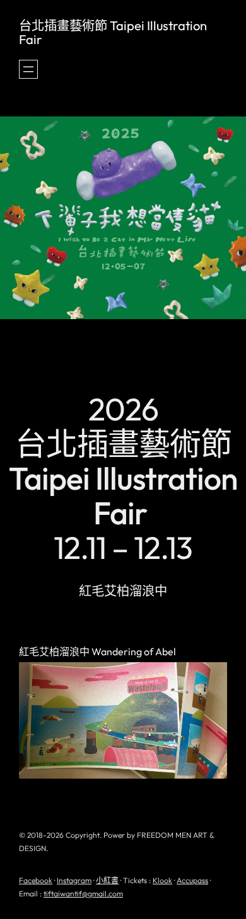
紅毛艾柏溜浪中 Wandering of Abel (97, 652)
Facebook (35, 880)
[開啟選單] (28, 69)
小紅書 (107, 880)
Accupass (192, 880)
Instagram (74, 880)
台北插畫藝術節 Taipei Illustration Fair (113, 32)
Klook (162, 880)
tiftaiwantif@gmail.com (83, 893)
